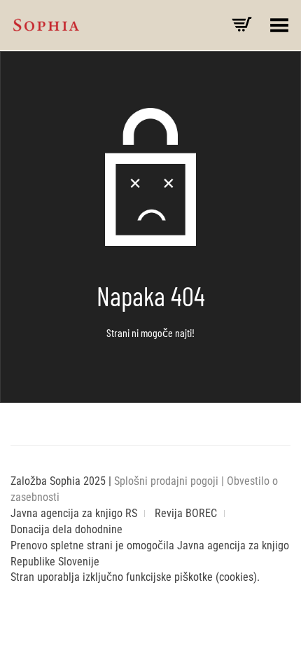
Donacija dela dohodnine (66, 529)
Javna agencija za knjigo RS (73, 513)
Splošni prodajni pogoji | (170, 481)
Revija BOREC (186, 513)
